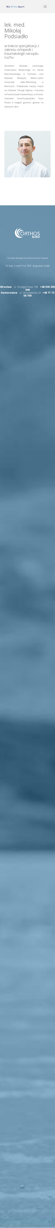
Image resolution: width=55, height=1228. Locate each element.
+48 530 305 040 (40, 288)
